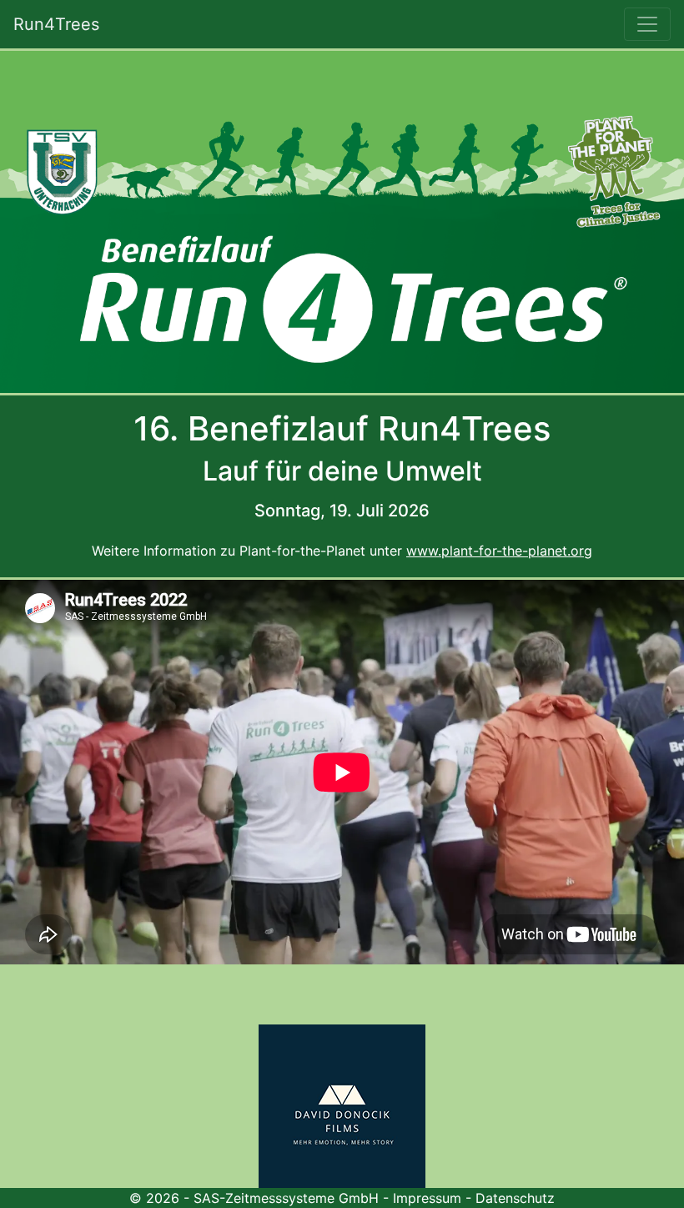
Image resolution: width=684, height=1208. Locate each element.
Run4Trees (56, 24)
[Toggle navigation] (647, 24)
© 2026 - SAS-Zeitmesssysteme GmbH (254, 1198)
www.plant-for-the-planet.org (499, 550)
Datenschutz (515, 1198)
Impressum (427, 1198)
